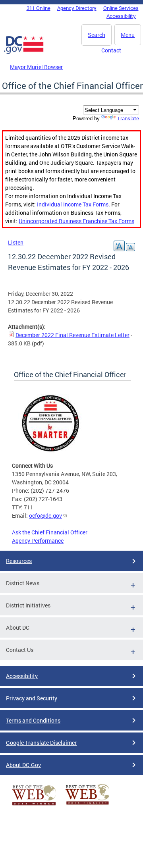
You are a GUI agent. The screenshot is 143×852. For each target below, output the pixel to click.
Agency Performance (38, 540)
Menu (128, 35)
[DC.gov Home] (24, 52)
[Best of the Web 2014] (34, 805)
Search (96, 35)
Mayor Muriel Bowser (36, 67)
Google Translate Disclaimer (41, 742)
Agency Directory (77, 8)
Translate (128, 118)
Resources (19, 561)
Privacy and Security (31, 698)
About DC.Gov (23, 765)
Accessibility (121, 15)
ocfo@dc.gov (45, 515)
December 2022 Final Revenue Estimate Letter (72, 335)
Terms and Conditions (33, 720)
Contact (111, 50)
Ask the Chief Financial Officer (49, 532)
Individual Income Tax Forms (72, 204)
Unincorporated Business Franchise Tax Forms (76, 221)
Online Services (121, 8)
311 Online (38, 8)
